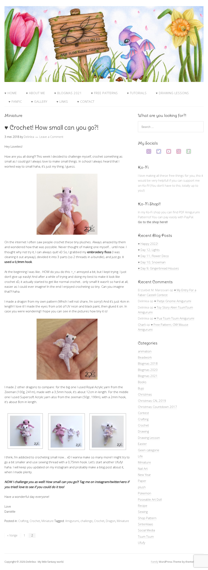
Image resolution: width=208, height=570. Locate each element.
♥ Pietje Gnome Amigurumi (172, 301)
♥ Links (62, 101)
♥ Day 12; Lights (149, 250)
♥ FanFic (15, 101)
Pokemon (144, 493)
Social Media (146, 530)
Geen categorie (148, 450)
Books (142, 382)
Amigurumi (72, 521)
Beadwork (145, 357)
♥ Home (10, 93)
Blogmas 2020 (148, 370)
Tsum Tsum (146, 536)
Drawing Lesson (149, 438)
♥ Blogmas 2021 (68, 93)
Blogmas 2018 (148, 363)
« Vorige (12, 535)
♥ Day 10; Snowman (152, 262)
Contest (143, 413)
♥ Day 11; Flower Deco (153, 256)
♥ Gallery (39, 101)
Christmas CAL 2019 (152, 401)
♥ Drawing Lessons (172, 93)
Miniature (47, 521)
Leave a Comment (51, 137)
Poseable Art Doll (150, 499)
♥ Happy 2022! (148, 244)
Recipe (142, 506)
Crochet (35, 521)
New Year (144, 475)
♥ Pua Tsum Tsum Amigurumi (174, 318)
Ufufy (141, 543)
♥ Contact (85, 101)
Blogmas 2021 (148, 376)
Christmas (145, 394)
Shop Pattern (147, 518)
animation (145, 351)
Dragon (110, 521)
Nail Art (143, 468)
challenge (86, 521)
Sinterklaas (145, 524)
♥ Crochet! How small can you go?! (51, 127)
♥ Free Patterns (104, 93)
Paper (142, 481)
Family (154, 561)
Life (140, 456)
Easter (142, 444)
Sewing (143, 512)
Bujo (141, 388)
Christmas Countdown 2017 (157, 407)
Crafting (23, 521)
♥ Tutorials (137, 93)
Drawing (143, 431)
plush (142, 487)
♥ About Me (35, 93)
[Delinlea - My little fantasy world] (104, 78)
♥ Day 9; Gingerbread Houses (158, 268)
